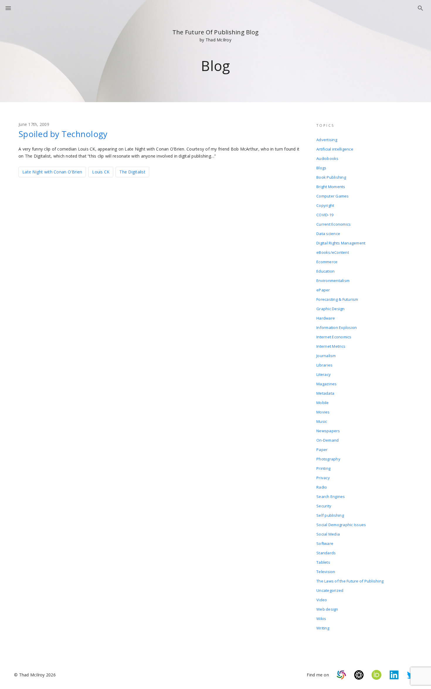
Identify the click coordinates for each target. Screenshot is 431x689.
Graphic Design (330, 308)
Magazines (326, 383)
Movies (323, 412)
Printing (323, 468)
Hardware (325, 318)
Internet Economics (334, 337)
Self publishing (330, 515)
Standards (326, 552)
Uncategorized (329, 590)
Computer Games (332, 196)
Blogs (321, 167)
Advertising (326, 139)
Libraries (324, 365)
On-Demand (327, 440)
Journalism (326, 355)
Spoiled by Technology (62, 133)
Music (321, 421)
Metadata (325, 393)
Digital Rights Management (340, 243)
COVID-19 (324, 214)
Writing (322, 628)
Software (324, 543)
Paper (322, 449)
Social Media (328, 534)
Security (323, 506)
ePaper (323, 290)
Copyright (325, 205)
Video (321, 599)
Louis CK (100, 172)
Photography (328, 459)
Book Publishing (331, 177)
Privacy (323, 477)
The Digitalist (132, 172)
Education (325, 271)
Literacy (323, 374)
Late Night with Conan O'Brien (52, 172)
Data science (328, 233)
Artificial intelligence (334, 149)
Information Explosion (336, 327)
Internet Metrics (330, 346)
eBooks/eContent (332, 252)
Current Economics (333, 224)
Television (325, 571)
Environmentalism (332, 280)
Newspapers (328, 430)
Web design (327, 609)
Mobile (322, 402)
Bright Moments (330, 186)
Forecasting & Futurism (337, 299)
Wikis (321, 618)
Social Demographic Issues (341, 524)
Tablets (323, 562)
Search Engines (330, 496)
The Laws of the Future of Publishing (350, 581)
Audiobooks (327, 158)
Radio (321, 487)
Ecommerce (326, 261)
